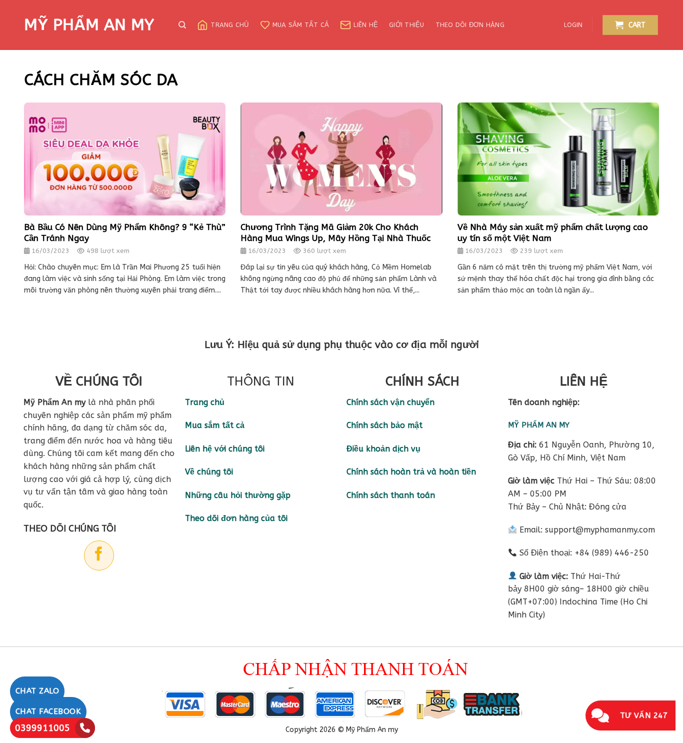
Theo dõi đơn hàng (470, 24)
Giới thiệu (406, 24)
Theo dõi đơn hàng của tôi (236, 518)
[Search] (182, 25)
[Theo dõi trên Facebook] (99, 555)
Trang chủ (229, 24)
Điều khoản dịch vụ (383, 449)
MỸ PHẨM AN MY (89, 25)
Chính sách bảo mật (384, 425)
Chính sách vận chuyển (390, 402)
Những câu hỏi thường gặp (237, 495)
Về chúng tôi (209, 471)
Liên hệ (366, 24)
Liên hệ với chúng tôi (224, 449)
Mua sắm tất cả (301, 24)
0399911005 (42, 728)
